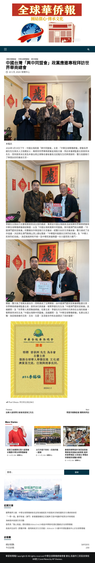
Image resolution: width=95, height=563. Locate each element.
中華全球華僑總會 (23, 59)
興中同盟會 (34, 59)
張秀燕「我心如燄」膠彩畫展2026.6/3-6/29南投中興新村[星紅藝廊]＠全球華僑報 (39, 524)
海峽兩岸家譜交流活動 (15, 520)
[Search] (88, 49)
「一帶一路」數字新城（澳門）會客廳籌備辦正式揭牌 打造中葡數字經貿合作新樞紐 (40, 516)
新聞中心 (25, 72)
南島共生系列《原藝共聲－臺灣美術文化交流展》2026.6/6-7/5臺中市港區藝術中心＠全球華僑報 (45, 528)
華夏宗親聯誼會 (11, 59)
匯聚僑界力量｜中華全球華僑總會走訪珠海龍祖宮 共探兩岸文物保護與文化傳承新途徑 (41, 512)
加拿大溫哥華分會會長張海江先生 (20, 411)
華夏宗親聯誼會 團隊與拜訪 (77, 411)
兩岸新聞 (81, 444)
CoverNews (43, 559)
